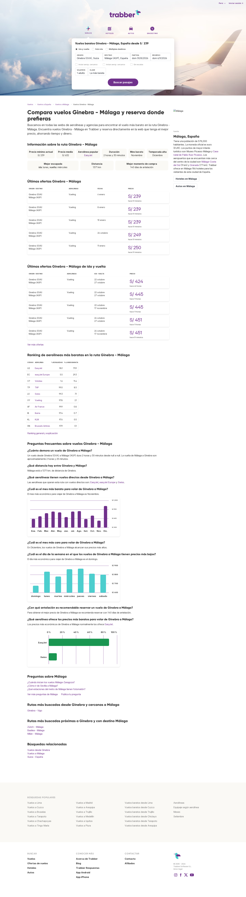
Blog (78, 863)
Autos (30, 872)
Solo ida (99, 49)
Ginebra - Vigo (34, 710)
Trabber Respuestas (87, 867)
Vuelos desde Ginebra (38, 750)
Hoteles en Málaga (186, 178)
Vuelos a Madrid (84, 802)
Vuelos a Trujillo (84, 811)
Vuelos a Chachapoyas (39, 821)
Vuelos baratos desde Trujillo (139, 811)
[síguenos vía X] (186, 876)
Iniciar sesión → (236, 3)
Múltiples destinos (117, 49)
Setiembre (178, 816)
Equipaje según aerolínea (186, 807)
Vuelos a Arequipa (85, 807)
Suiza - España (35, 756)
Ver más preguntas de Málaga (42, 694)
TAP (37, 387)
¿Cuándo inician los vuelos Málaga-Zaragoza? (51, 682)
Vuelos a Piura (83, 825)
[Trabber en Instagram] (175, 876)
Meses (176, 811)
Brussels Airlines (42, 426)
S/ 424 (136, 281)
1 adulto (81, 73)
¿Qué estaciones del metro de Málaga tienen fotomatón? (56, 689)
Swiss (37, 394)
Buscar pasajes (123, 82)
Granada (194, 165)
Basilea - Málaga (35, 730)
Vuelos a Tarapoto (36, 816)
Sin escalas (138, 65)
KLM (37, 419)
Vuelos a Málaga (35, 753)
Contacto (130, 858)
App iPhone (82, 877)
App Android (83, 872)
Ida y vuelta (84, 49)
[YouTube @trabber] (191, 876)
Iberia (37, 413)
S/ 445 (136, 294)
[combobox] (89, 57)
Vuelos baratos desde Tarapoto (141, 821)
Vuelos (31, 858)
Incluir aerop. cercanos (88, 65)
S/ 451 (136, 320)
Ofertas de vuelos (37, 863)
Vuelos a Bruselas (36, 811)
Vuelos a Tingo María (38, 825)
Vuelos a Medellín (85, 816)
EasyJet (88, 155)
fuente (176, 131)
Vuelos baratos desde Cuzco (139, 807)
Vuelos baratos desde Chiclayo (141, 816)
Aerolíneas (178, 802)
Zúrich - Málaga (35, 726)
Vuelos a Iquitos (84, 821)
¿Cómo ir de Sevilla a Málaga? (42, 685)
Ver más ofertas (35, 344)
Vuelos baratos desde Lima (138, 802)
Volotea (38, 381)
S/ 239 (134, 196)
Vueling (38, 400)
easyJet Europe (42, 374)
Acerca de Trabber (87, 858)
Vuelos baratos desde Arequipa (141, 825)
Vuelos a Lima (34, 802)
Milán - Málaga (34, 733)
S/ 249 (134, 235)
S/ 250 (134, 247)
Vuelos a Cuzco (35, 807)
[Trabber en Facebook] (181, 876)
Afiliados (130, 863)
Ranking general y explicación (42, 433)
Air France (39, 406)
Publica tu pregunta (71, 694)
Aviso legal (178, 869)
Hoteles (31, 867)
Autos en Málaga (185, 186)
